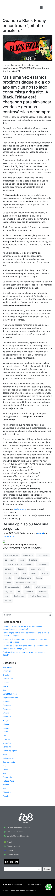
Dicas (5, 690)
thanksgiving (19, 596)
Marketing (7, 743)
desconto (21, 569)
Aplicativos (7, 667)
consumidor (42, 564)
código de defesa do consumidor (18, 564)
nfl (19, 591)
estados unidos (37, 569)
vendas (8, 600)
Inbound (6, 724)
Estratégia (7, 705)
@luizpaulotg (20, 509)
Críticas (6, 682)
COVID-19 (7, 671)
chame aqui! (8, 536)
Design (5, 686)
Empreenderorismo (10, 697)
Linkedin (6, 739)
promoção (29, 591)
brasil (22, 560)
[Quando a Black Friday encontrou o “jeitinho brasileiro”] (27, 48)
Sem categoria (9, 762)
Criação (6, 675)
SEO (4, 766)
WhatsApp (7, 792)
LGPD (5, 735)
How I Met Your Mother (25, 582)
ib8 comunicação (12, 587)
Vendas (6, 785)
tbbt (6, 596)
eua (24, 573)
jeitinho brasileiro (43, 587)
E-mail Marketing (10, 694)
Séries (5, 769)
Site (4, 773)
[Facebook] (6, 861)
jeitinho (27, 587)
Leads (5, 732)
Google (5, 720)
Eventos (6, 713)
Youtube (6, 796)
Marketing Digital (10, 751)
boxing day (9, 560)
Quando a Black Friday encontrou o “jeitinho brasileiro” (24, 25)
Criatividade (8, 679)
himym (39, 578)
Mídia (5, 754)
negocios (8, 591)
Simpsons (43, 591)
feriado (34, 573)
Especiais (6, 701)
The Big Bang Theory (38, 596)
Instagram (7, 728)
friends (45, 573)
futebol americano (23, 578)
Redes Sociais (8, 758)
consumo (8, 569)
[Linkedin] (16, 861)
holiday (8, 582)
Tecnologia (7, 777)
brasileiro (33, 560)
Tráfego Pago (8, 781)
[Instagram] (11, 861)
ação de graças (11, 555)
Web (4, 788)
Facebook (7, 716)
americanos (28, 555)
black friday (43, 555)
